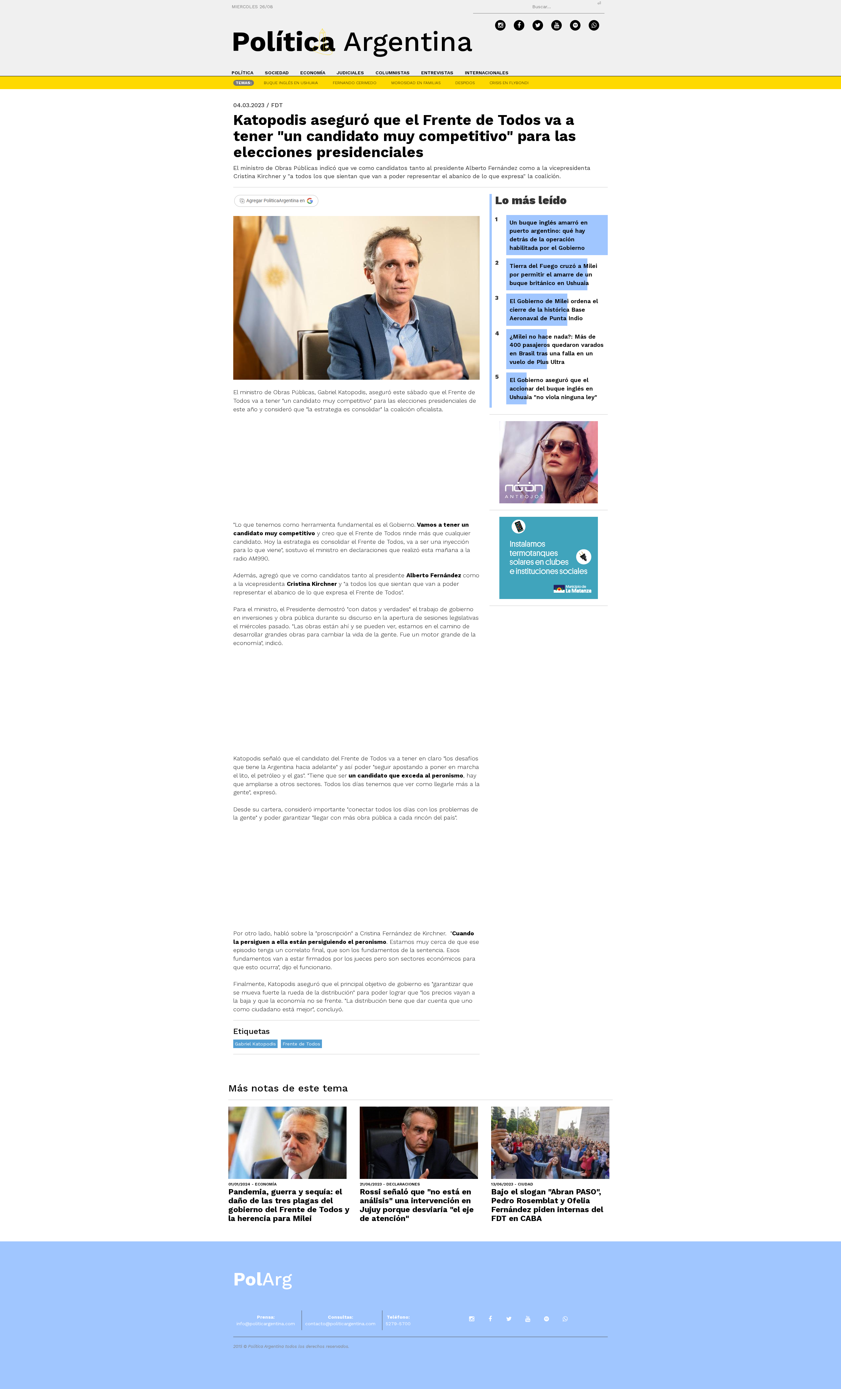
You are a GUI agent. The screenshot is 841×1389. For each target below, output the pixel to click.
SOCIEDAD (277, 72)
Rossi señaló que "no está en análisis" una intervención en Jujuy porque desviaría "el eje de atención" (417, 1205)
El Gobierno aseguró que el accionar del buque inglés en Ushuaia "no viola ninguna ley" (553, 388)
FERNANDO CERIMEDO (354, 83)
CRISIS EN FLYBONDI (509, 83)
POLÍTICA (242, 72)
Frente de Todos (301, 1043)
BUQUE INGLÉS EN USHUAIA (291, 83)
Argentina (352, 41)
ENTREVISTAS (437, 72)
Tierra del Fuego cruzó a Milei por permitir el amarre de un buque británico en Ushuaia (553, 274)
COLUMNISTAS (392, 72)
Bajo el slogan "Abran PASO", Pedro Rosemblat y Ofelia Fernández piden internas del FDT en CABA (547, 1205)
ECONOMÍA (312, 72)
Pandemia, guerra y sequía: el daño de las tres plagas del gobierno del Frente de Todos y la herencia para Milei (288, 1205)
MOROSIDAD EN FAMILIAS (416, 83)
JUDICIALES (350, 72)
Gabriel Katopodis (255, 1043)
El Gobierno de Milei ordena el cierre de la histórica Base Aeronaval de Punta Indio (554, 309)
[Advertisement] (356, 471)
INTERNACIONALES (487, 72)
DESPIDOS (465, 83)
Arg (262, 1279)
